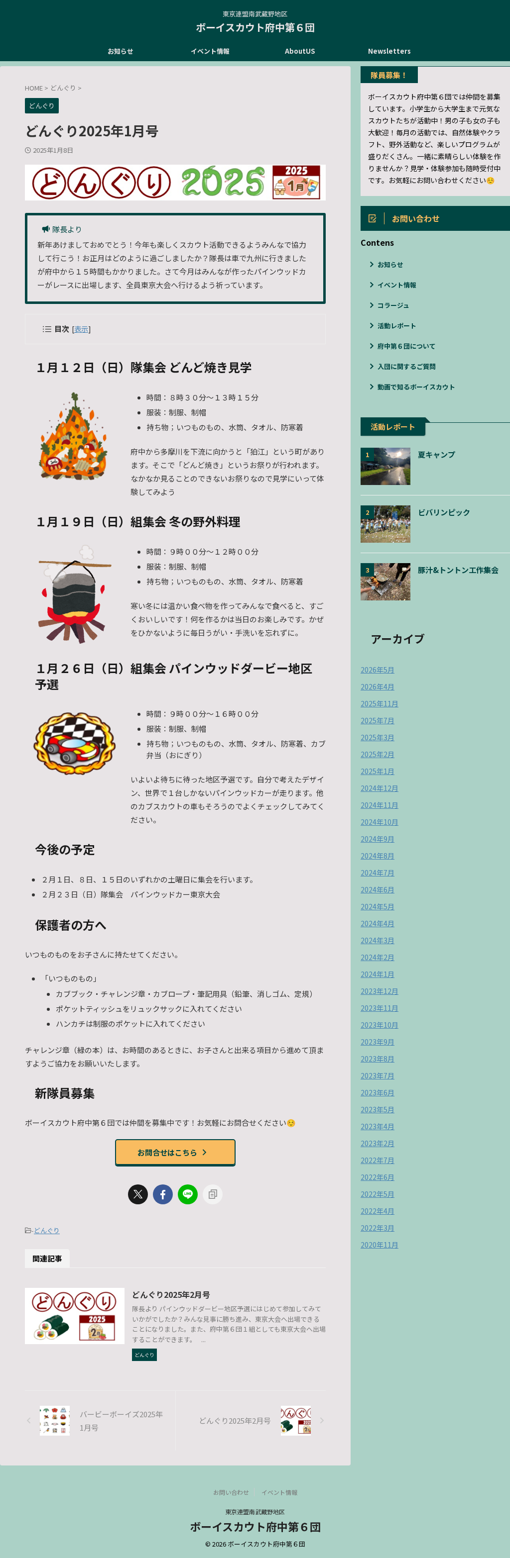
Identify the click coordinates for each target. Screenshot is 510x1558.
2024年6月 (377, 889)
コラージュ (393, 305)
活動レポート (397, 325)
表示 (81, 328)
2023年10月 (379, 1025)
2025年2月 (377, 754)
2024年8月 (377, 856)
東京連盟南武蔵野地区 (255, 1511)
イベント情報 (210, 51)
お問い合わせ (231, 1492)
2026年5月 (377, 670)
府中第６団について (407, 346)
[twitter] (138, 1194)
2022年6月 (377, 1177)
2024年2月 (377, 957)
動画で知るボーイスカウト (416, 386)
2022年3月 (377, 1228)
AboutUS (300, 51)
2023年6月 (377, 1092)
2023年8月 (377, 1059)
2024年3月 (377, 940)
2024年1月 (377, 974)
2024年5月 (377, 906)
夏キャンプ (436, 454)
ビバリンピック (444, 511)
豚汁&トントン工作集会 (458, 569)
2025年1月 (377, 771)
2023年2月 (377, 1143)
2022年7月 (377, 1160)
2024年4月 (377, 923)
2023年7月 (377, 1075)
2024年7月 (377, 872)
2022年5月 (377, 1194)
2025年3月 (377, 737)
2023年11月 (379, 1008)
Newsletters (389, 51)
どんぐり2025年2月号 (171, 1294)
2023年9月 (377, 1042)
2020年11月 (379, 1245)
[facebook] (163, 1194)
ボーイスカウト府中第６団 (255, 27)
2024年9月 (377, 839)
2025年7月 (377, 720)
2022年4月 (377, 1211)
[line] (188, 1194)
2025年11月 (379, 703)
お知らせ (120, 51)
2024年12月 (379, 788)
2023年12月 (379, 991)
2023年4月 (377, 1126)
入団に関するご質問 (407, 366)
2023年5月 (377, 1109)
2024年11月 (379, 805)
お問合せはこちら (167, 1152)
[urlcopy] (213, 1194)
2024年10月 (379, 822)
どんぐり (47, 1230)
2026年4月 (377, 686)
